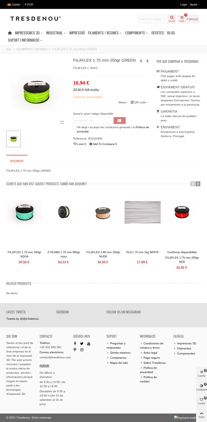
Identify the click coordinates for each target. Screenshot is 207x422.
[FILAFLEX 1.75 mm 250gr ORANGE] (141, 61)
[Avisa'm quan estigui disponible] (120, 120)
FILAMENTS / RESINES (103, 32)
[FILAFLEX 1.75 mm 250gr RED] (182, 212)
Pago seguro (152, 357)
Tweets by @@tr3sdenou (22, 318)
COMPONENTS (135, 32)
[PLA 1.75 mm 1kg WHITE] (143, 212)
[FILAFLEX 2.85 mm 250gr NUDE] (103, 212)
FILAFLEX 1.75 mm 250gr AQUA (24, 254)
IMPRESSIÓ (77, 32)
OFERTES (157, 32)
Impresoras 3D (186, 343)
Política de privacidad (148, 370)
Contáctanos (118, 357)
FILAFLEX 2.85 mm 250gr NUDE (103, 254)
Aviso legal (150, 352)
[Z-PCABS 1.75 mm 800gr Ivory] (64, 212)
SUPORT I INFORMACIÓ (23, 40)
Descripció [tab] (16, 161)
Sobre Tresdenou (155, 362)
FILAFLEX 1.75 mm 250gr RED (182, 259)
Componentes (186, 353)
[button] (192, 183)
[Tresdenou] (40, 19)
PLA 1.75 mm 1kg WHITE (142, 252)
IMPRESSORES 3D (27, 32)
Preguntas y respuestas (116, 345)
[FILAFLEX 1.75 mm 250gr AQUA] (148, 61)
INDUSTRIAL (54, 32)
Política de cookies (148, 379)
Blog (171, 32)
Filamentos (184, 348)
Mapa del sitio (119, 362)
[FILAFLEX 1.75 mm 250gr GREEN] (62, 122)
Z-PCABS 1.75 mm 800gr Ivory (64, 254)
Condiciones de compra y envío (151, 345)
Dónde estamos (120, 352)
